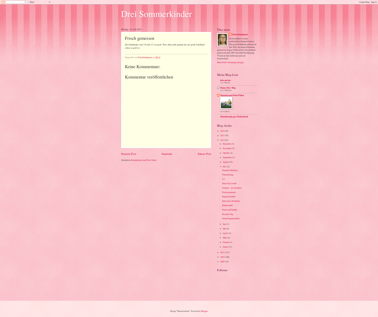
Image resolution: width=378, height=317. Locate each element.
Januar (226, 246)
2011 (222, 252)
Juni (225, 224)
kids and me (225, 80)
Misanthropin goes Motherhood (234, 116)
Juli (224, 166)
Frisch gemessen (229, 192)
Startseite (167, 154)
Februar (226, 242)
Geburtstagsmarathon (231, 218)
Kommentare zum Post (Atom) (144, 160)
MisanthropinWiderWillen (232, 95)
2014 (222, 130)
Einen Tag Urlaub (229, 183)
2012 (222, 140)
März (225, 237)
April (225, 233)
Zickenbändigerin (240, 34)
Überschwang (227, 174)
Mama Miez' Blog (228, 87)
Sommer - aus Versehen (231, 187)
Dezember (227, 143)
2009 (222, 261)
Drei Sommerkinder (156, 14)
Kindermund (227, 205)
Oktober (226, 152)
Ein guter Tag (227, 214)
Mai (225, 228)
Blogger (204, 311)
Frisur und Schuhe (229, 209)
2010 (222, 257)
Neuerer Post (128, 154)
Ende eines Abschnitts (231, 201)
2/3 (223, 179)
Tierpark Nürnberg (230, 170)
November (227, 148)
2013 (222, 135)
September (227, 157)
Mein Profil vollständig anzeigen (230, 62)
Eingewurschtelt (228, 196)
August (226, 161)
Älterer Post (204, 154)
